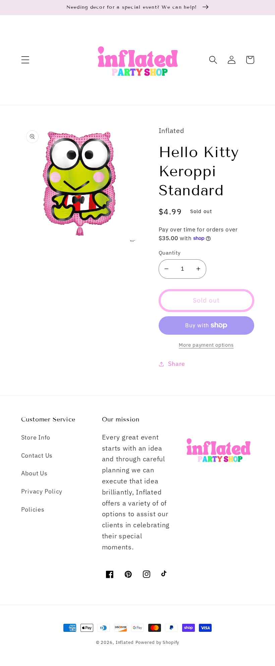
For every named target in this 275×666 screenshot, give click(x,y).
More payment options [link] (206, 345)
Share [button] (176, 364)
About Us (34, 473)
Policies (33, 509)
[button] (25, 60)
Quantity (170, 252)
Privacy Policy (42, 491)
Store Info (36, 437)
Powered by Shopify (157, 642)
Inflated (125, 642)
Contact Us (37, 455)
